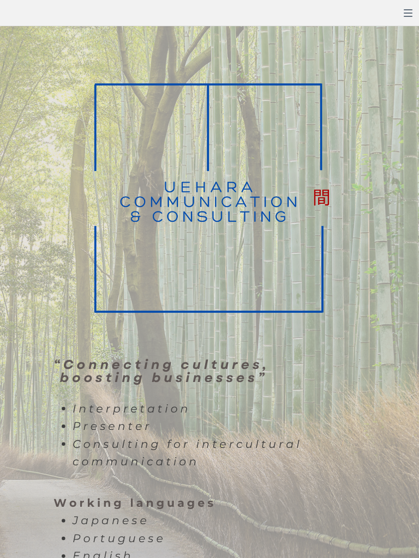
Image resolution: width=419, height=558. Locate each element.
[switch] (408, 13)
